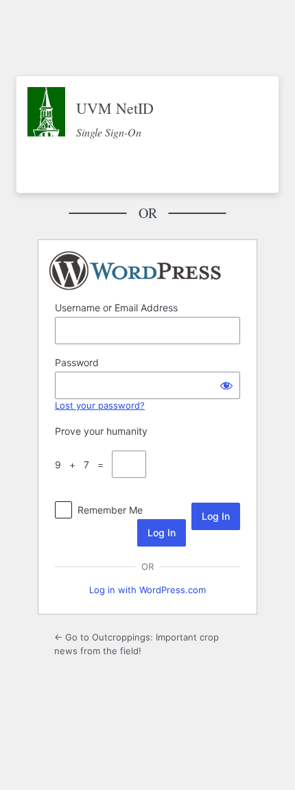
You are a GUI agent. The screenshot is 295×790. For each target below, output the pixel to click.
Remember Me (110, 510)
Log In (162, 532)
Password (77, 362)
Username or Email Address (116, 307)
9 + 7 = (82, 464)
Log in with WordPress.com (147, 589)
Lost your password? (100, 405)
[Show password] (226, 385)
